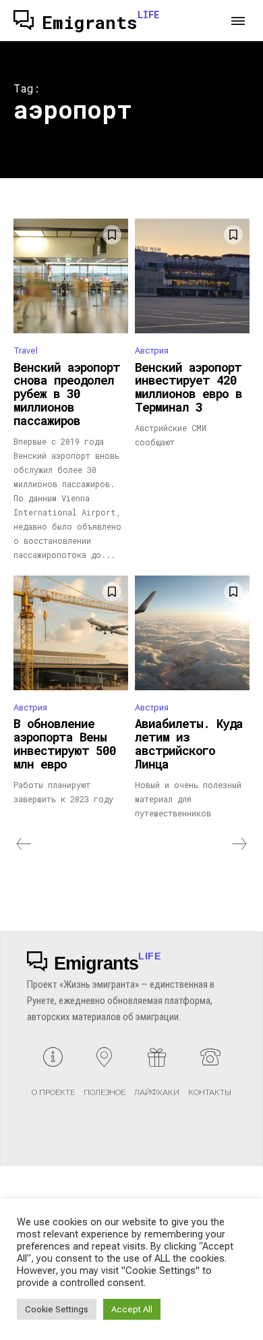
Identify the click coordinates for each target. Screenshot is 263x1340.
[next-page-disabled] (239, 844)
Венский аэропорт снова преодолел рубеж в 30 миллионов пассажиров (66, 393)
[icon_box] (53, 1077)
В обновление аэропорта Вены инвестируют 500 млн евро (64, 743)
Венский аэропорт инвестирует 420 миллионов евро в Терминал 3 (188, 387)
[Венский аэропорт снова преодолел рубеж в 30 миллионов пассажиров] (70, 276)
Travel (25, 350)
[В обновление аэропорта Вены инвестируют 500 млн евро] (70, 633)
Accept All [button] (131, 1309)
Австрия (152, 350)
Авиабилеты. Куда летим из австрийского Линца (189, 743)
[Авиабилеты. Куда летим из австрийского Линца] (192, 633)
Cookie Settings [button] (56, 1309)
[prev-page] (23, 844)
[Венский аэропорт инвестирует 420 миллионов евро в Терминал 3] (192, 276)
